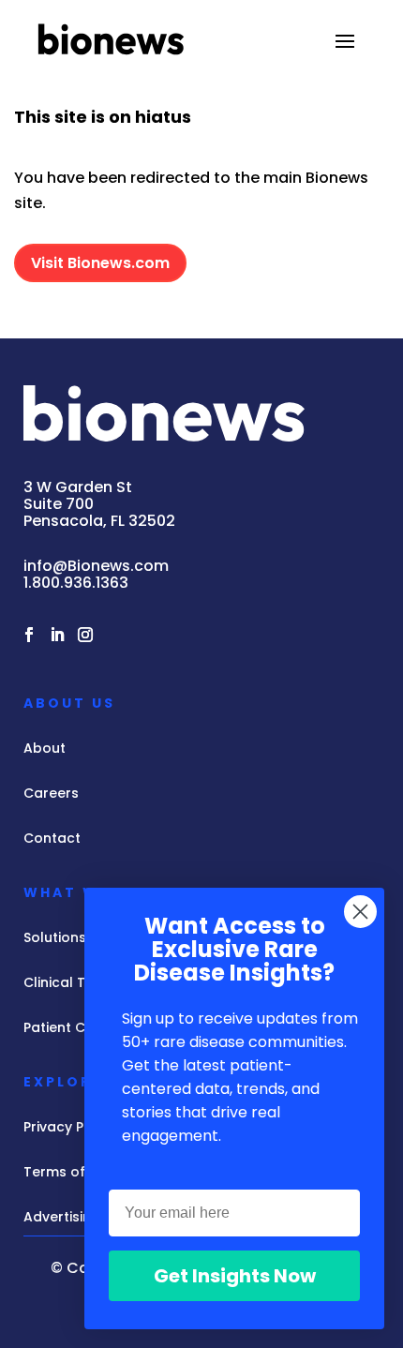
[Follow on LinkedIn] (57, 635)
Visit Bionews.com (100, 263)
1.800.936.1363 (75, 582)
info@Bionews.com (96, 566)
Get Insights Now (235, 1276)
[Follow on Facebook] (29, 635)
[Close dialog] (360, 911)
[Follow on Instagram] (85, 635)
